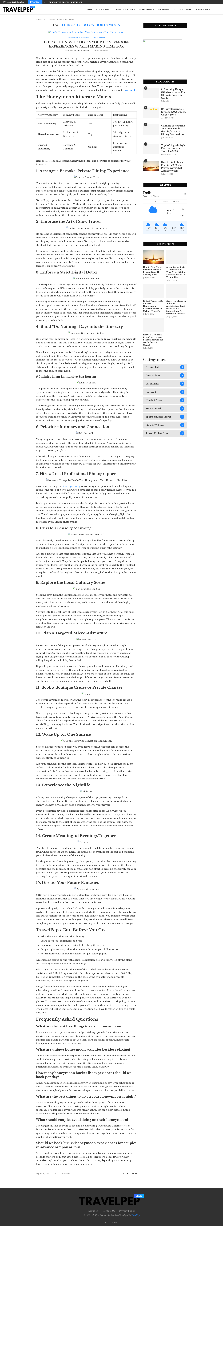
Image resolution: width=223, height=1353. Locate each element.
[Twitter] (219, 2)
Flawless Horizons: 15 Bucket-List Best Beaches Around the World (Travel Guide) (153, 340)
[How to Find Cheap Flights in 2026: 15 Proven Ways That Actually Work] (151, 166)
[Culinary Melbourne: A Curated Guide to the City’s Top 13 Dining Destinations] (151, 129)
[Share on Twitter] (130, 1173)
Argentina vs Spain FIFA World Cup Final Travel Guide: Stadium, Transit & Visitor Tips (176, 272)
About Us (93, 1211)
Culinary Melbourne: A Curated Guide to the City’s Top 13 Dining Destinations (173, 130)
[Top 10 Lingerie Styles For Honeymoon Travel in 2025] (151, 149)
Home (89, 9)
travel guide (129, 90)
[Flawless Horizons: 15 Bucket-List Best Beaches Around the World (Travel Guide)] (153, 325)
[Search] (219, 9)
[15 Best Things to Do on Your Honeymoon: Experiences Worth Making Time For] (153, 291)
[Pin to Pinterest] (133, 1173)
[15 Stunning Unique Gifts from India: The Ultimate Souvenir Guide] (151, 93)
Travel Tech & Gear (123, 9)
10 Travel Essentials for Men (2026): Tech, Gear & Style (173, 112)
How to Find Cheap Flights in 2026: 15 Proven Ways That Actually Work (172, 166)
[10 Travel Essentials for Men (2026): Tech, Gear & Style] (151, 113)
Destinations (102, 9)
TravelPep (135, 1215)
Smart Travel (145, 9)
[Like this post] (124, 1173)
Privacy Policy (127, 1211)
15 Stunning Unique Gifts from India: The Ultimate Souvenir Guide (173, 93)
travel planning (71, 486)
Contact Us (109, 1211)
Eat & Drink (163, 9)
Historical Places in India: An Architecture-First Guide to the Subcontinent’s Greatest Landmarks (176, 307)
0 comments (64, 1173)
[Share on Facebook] (127, 1173)
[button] (44, 2)
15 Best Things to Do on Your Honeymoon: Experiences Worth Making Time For (153, 306)
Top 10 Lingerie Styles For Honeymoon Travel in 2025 (173, 148)
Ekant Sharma (82, 50)
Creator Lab (202, 9)
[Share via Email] (136, 1173)
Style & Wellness (182, 9)
